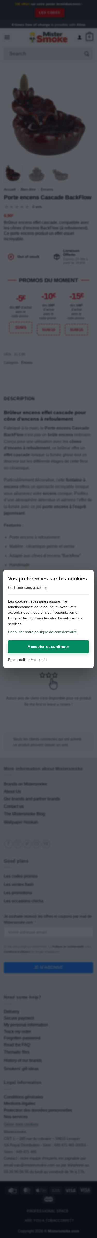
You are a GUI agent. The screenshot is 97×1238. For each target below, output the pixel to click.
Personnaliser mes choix (27, 660)
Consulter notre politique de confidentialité (42, 632)
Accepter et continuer (48, 646)
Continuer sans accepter (27, 588)
